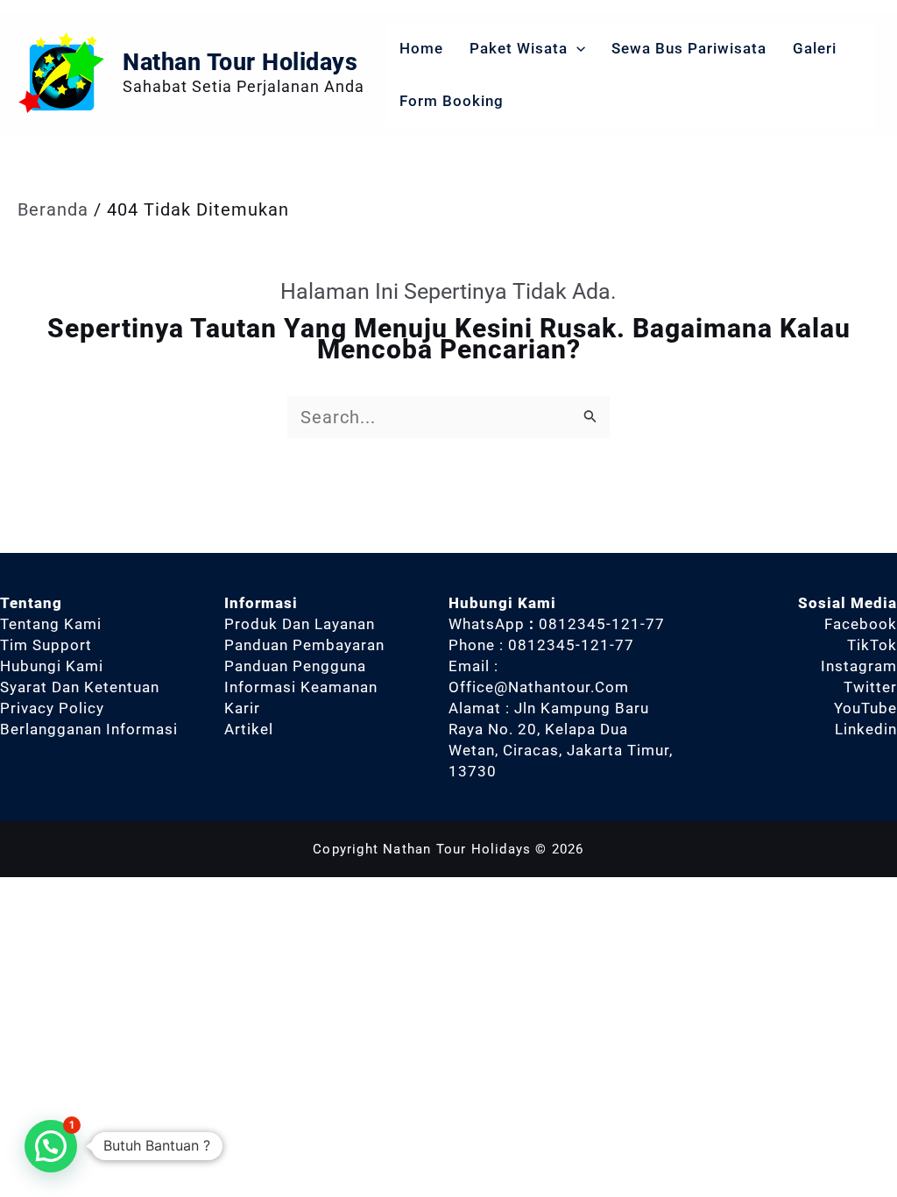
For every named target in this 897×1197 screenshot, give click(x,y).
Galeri (815, 48)
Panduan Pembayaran (304, 645)
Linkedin (866, 729)
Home (421, 48)
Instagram (859, 666)
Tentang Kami (51, 624)
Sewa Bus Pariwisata (688, 48)
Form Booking (451, 101)
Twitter (870, 687)
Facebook (860, 624)
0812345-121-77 (602, 624)
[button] (576, 48)
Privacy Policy (52, 708)
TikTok (872, 645)
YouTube (865, 708)
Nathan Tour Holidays (240, 62)
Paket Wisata (519, 48)
